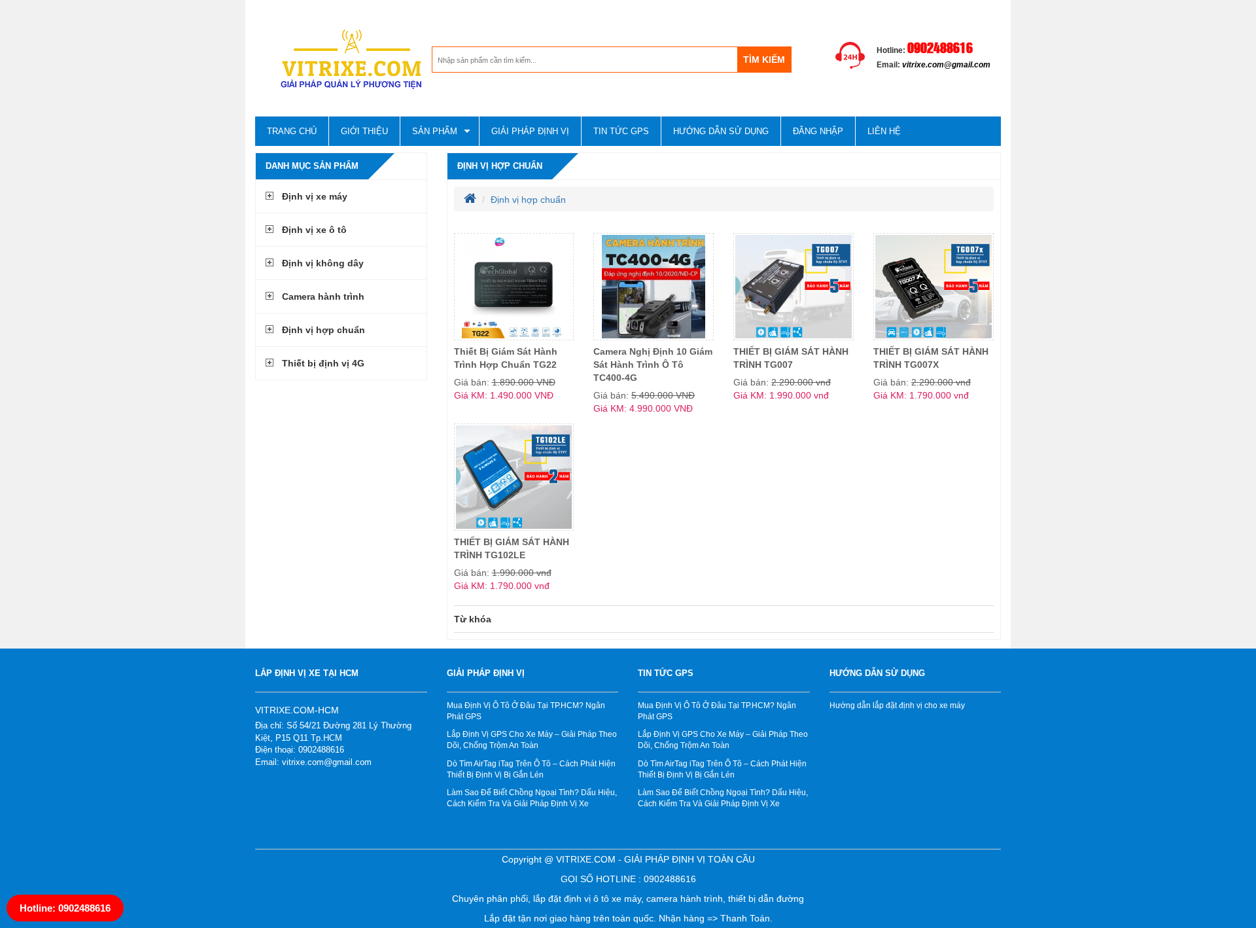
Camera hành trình (323, 296)
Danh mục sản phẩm (312, 166)
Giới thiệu (364, 131)
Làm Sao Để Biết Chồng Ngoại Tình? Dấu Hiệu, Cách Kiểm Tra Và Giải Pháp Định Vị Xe (532, 798)
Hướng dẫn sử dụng (721, 131)
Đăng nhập (818, 131)
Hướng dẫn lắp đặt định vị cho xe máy (897, 705)
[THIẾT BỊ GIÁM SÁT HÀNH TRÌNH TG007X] (933, 286)
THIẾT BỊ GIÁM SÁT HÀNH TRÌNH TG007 (790, 358)
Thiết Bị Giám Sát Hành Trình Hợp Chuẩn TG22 (505, 358)
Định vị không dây (323, 263)
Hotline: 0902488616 (65, 908)
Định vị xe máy (314, 196)
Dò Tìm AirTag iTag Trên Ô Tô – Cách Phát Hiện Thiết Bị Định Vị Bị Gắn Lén (531, 769)
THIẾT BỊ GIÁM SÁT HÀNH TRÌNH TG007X (930, 358)
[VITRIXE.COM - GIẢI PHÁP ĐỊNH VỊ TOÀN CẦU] (343, 59)
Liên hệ (884, 131)
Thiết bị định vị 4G (323, 363)
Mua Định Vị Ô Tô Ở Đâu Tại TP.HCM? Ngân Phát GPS (526, 711)
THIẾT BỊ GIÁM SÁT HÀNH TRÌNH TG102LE (511, 548)
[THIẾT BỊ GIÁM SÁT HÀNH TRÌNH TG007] (793, 286)
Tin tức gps (621, 131)
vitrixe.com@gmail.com (946, 64)
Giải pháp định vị (530, 131)
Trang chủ (292, 131)
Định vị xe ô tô (314, 229)
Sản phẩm (434, 131)
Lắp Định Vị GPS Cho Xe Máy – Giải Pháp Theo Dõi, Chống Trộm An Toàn (532, 740)
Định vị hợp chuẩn (323, 330)
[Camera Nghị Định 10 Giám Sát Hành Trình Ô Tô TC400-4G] (653, 286)
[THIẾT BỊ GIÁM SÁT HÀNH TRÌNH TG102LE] (514, 477)
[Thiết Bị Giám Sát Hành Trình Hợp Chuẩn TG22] (514, 286)
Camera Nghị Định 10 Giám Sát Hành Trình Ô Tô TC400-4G (652, 364)
